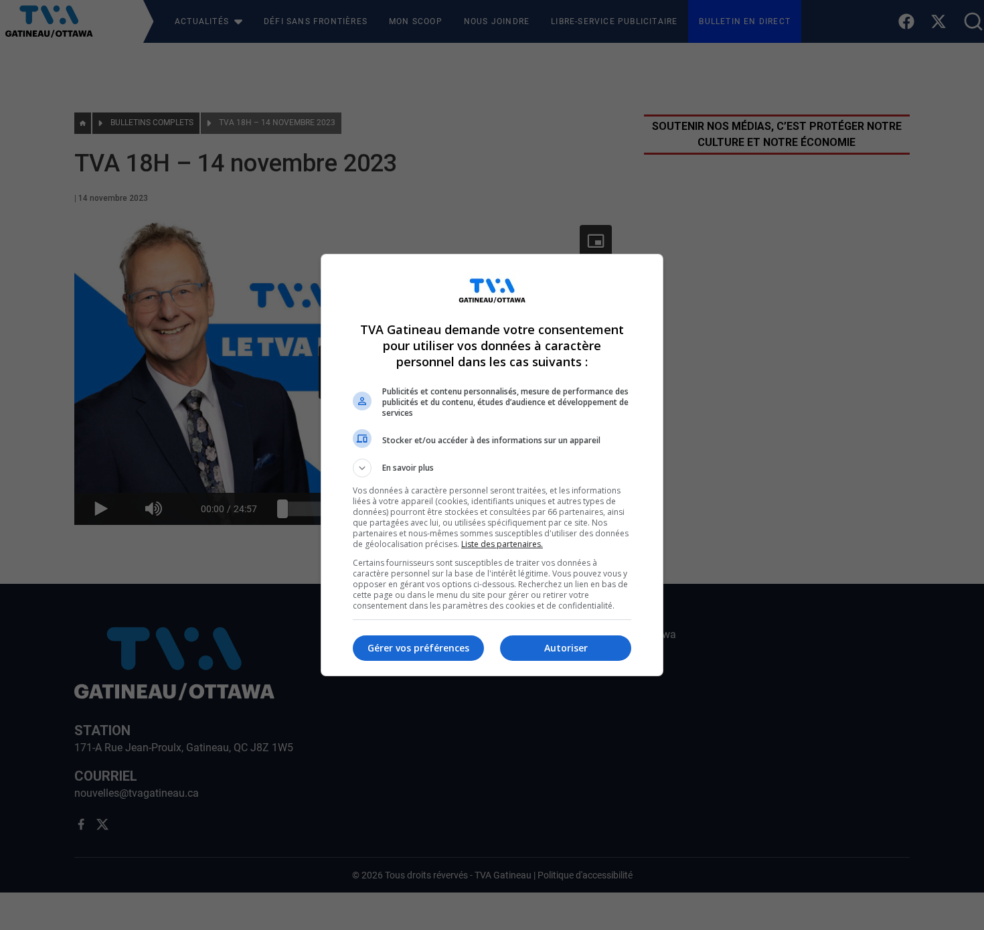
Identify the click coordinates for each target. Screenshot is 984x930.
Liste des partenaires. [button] (502, 544)
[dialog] (492, 465)
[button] (492, 468)
